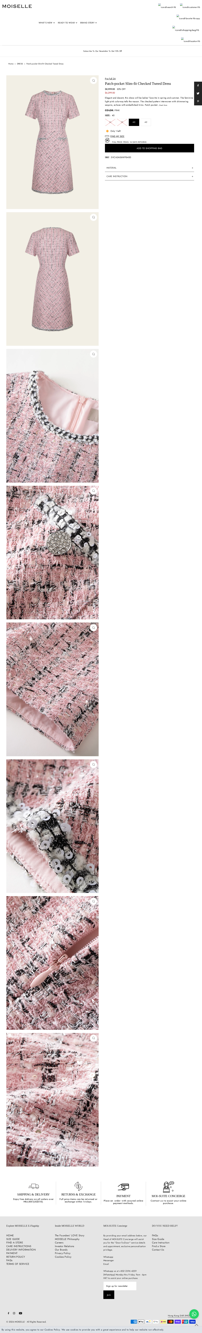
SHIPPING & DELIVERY (33, 1194)
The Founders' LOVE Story (69, 1235)
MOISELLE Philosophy (67, 1239)
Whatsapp (108, 1256)
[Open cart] (186, 26)
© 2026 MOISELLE (15, 1321)
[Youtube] (20, 1313)
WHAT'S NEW (46, 22)
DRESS (20, 63)
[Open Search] (167, 5)
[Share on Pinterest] (198, 101)
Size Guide (158, 1239)
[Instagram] (14, 1313)
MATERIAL (111, 167)
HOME (10, 1235)
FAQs (9, 1260)
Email (106, 1264)
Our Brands (61, 1250)
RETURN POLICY (15, 1257)
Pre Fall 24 (110, 78)
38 (122, 122)
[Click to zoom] (93, 80)
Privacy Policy (63, 1253)
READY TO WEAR (66, 22)
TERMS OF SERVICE (17, 1264)
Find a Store (159, 1246)
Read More (163, 105)
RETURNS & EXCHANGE (78, 1194)
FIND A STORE (14, 1242)
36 (110, 122)
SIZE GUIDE (13, 1239)
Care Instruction (160, 1242)
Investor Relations (64, 1246)
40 (134, 122)
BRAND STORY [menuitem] (87, 22)
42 (146, 122)
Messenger (108, 1260)
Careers (59, 1242)
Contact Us (158, 1250)
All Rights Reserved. (36, 1321)
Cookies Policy (63, 1257)
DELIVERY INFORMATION (21, 1250)
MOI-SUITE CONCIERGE (168, 1196)
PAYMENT (123, 1196)
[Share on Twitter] (198, 93)
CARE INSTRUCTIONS (18, 1246)
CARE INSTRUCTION (117, 176)
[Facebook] (8, 1313)
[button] (149, 136)
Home (10, 63)
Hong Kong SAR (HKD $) (180, 1315)
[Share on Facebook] (198, 86)
